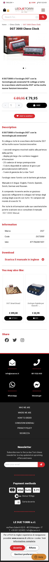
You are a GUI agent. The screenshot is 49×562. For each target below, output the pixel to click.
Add (38, 105)
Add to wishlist (26, 116)
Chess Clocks (15, 25)
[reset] (37, 17)
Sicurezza (25, 433)
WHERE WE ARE (24, 413)
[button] (44, 49)
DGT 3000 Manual (11, 213)
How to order (25, 418)
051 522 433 (43, 2)
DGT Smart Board (13, 303)
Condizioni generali (24, 423)
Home (4, 25)
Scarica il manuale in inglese (22, 259)
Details (14, 318)
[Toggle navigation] (43, 10)
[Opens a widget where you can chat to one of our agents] (38, 557)
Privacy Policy (24, 428)
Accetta (17, 547)
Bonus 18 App (28, 496)
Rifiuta (32, 547)
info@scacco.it (33, 530)
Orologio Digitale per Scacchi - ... (36, 304)
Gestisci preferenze (24, 554)
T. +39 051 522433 (17, 530)
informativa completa (24, 541)
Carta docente (28, 502)
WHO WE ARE (24, 407)
